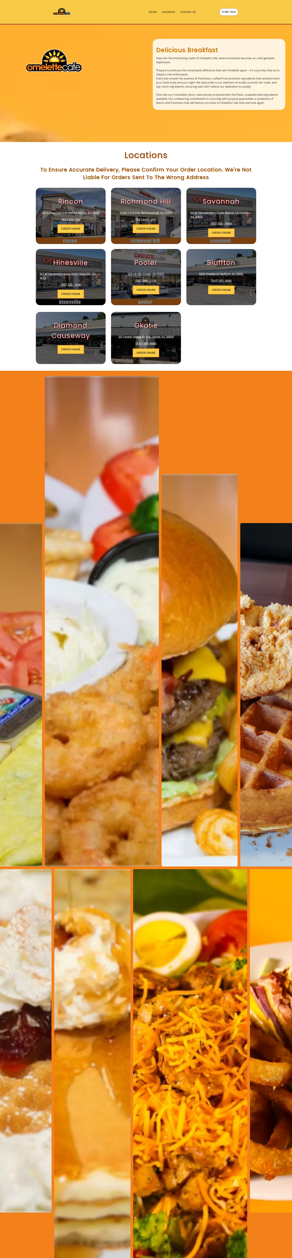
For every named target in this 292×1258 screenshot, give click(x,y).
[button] (228, 12)
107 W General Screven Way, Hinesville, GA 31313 (68, 276)
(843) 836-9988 (145, 344)
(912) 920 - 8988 (221, 224)
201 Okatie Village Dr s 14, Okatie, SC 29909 (146, 337)
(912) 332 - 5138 (71, 285)
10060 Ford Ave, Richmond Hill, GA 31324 (146, 213)
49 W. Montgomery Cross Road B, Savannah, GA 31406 (219, 215)
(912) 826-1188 (71, 219)
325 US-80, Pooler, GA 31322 (146, 274)
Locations (168, 12)
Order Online (70, 229)
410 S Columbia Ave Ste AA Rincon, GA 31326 (71, 213)
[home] (61, 11)
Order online (221, 233)
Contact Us (188, 12)
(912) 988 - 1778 (146, 281)
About (153, 12)
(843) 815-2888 (221, 281)
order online (145, 229)
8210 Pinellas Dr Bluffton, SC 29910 (221, 274)
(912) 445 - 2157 (145, 219)
